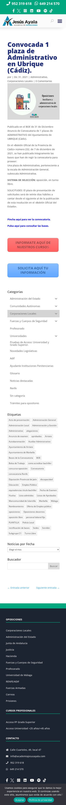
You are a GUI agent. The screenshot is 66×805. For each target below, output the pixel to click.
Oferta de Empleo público (39, 506)
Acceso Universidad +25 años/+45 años (28, 728)
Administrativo (38, 77)
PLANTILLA (14, 522)
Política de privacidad (40, 800)
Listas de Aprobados (46, 495)
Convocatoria (37, 468)
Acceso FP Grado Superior (20, 722)
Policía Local (28, 522)
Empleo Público (29, 484)
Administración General (44, 420)
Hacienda (11, 656)
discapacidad (46, 479)
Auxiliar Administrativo (39, 441)
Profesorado (13, 668)
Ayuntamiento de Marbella (22, 452)
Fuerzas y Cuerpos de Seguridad (24, 662)
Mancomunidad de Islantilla (22, 500)
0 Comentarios (44, 81)
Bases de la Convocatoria (21, 457)
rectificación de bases (19, 527)
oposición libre (16, 517)
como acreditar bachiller (39, 463)
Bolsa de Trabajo (17, 463)
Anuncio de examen (18, 436)
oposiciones (14, 511)
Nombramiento (16, 506)
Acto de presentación (19, 420)
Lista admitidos (26, 495)
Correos (10, 694)
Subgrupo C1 (15, 533)
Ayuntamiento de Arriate (21, 447)
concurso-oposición (18, 468)
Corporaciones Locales (20, 81)
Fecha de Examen (48, 490)
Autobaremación (17, 441)
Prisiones (11, 700)
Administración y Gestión (44, 425)
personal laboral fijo (35, 517)
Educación (14, 484)
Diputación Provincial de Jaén (23, 479)
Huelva (12, 495)
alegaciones (32, 430)
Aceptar (19, 800)
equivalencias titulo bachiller (23, 490)
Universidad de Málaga (19, 675)
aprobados (36, 436)
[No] (61, 794)
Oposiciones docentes (34, 511)
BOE (38, 457)
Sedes (36, 527)
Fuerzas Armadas (16, 688)
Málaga (54, 500)
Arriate (48, 436)
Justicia (10, 649)
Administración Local (19, 425)
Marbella (43, 500)
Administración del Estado (21, 637)
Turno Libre (30, 533)
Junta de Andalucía (16, 643)
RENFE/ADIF (12, 681)
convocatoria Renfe (18, 474)
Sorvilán (46, 527)
